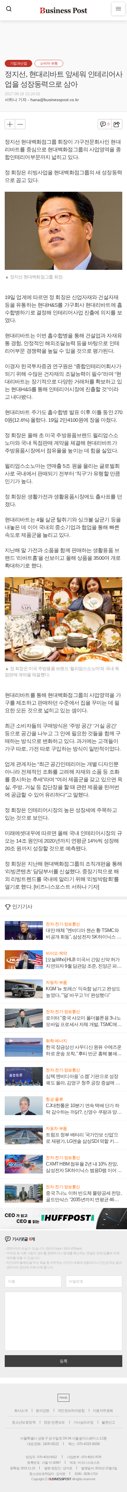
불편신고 (108, 1422)
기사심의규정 (83, 1422)
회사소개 (21, 1411)
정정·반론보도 (54, 1422)
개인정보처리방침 (71, 1411)
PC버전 (63, 1397)
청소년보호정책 (23, 1422)
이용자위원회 (103, 1411)
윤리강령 (42, 1411)
